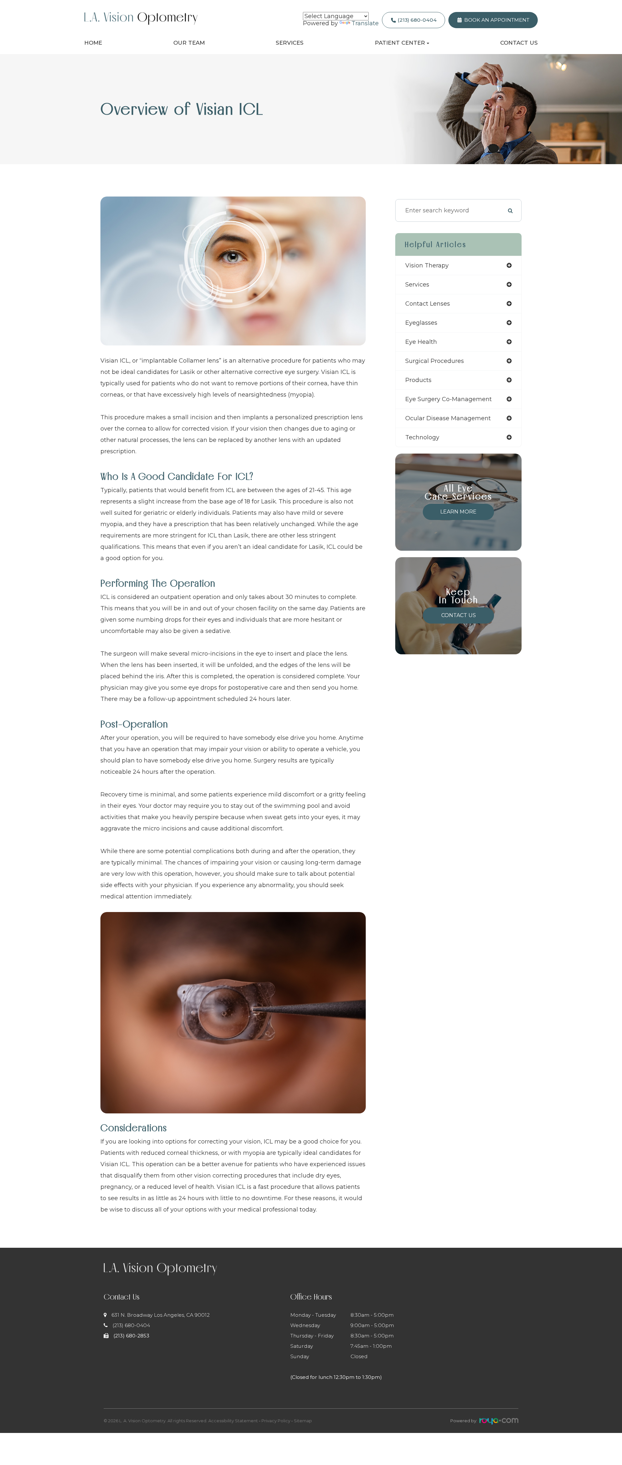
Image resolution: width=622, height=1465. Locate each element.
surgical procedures (434, 361)
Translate (365, 23)
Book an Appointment (496, 20)
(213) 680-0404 (417, 20)
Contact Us (519, 42)
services (417, 284)
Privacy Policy (275, 1420)
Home (93, 42)
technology (422, 437)
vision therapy (427, 265)
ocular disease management (448, 418)
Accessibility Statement (233, 1420)
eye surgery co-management (448, 399)
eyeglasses (421, 322)
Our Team (189, 42)
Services (290, 42)
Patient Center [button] (400, 42)
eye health (421, 341)
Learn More (458, 512)
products (418, 380)
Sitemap (303, 1420)
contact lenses (427, 303)
